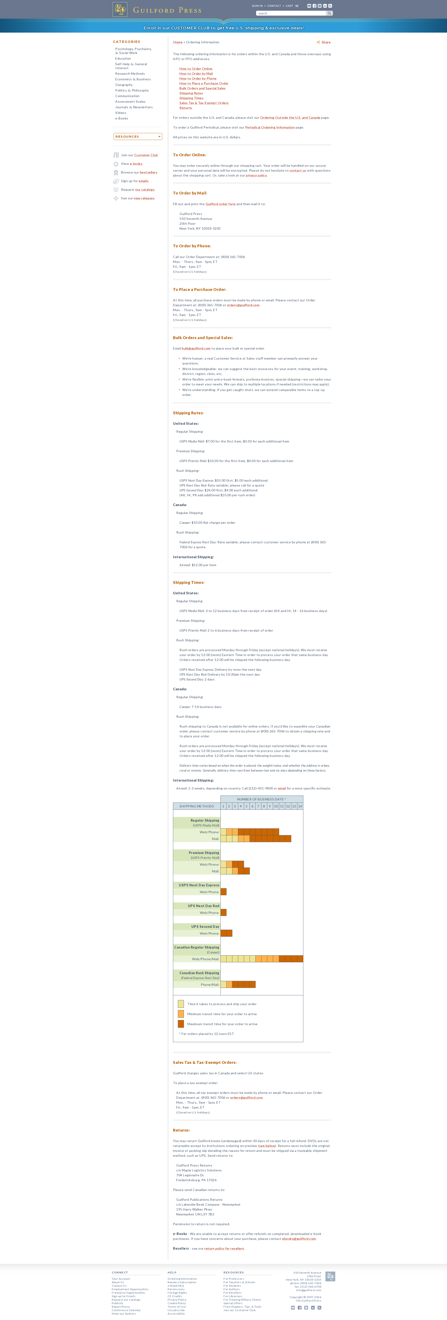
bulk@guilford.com (196, 348)
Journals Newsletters (134, 107)
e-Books (121, 118)
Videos (120, 113)
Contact (274, 5)
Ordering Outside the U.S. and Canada (290, 117)
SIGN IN (257, 5)
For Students (232, 1285)
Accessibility (176, 1313)
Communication (127, 96)
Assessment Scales (130, 101)
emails (144, 181)
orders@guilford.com (243, 305)
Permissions (176, 1289)
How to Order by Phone (198, 78)
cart (289, 5)
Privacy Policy (177, 1299)
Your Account (121, 1278)
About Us (118, 1282)
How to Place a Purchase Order (204, 83)
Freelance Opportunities (128, 1292)
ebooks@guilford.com (299, 1239)
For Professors (234, 1278)
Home (178, 42)
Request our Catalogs (126, 1299)
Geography (124, 85)
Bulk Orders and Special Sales (202, 88)
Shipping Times (191, 98)
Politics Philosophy (132, 90)
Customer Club (146, 155)
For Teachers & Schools (239, 1282)
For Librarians (233, 1296)
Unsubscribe (176, 1310)
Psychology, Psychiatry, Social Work (133, 51)
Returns (185, 108)
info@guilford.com (309, 1290)
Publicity (117, 1303)
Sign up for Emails (123, 1296)
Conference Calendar (126, 1310)
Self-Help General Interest (131, 66)
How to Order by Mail (196, 73)
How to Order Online (196, 69)
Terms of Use (177, 1306)
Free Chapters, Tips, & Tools (242, 1306)
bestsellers (149, 172)
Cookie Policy (177, 1303)
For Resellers (233, 1292)
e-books (136, 164)
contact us (298, 170)
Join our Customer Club (239, 1310)
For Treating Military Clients (242, 1299)
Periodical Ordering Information (270, 127)
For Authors (232, 1289)
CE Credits (175, 1296)
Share (326, 42)
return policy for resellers (224, 1248)
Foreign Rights (177, 1292)
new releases (144, 198)
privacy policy (256, 175)
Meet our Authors (124, 1313)
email (282, 788)
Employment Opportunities (130, 1289)
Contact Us (119, 1285)
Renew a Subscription (182, 1282)
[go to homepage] (158, 9)
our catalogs (145, 189)
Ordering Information (182, 1278)
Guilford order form (221, 204)
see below (267, 1146)
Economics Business (133, 79)
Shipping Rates (191, 93)
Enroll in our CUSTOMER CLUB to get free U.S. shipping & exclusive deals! (223, 28)
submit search (329, 13)
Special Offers (233, 1303)
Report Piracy (121, 1306)
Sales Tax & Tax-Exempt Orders (204, 103)
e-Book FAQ (176, 1285)
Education (123, 58)
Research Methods (130, 73)
